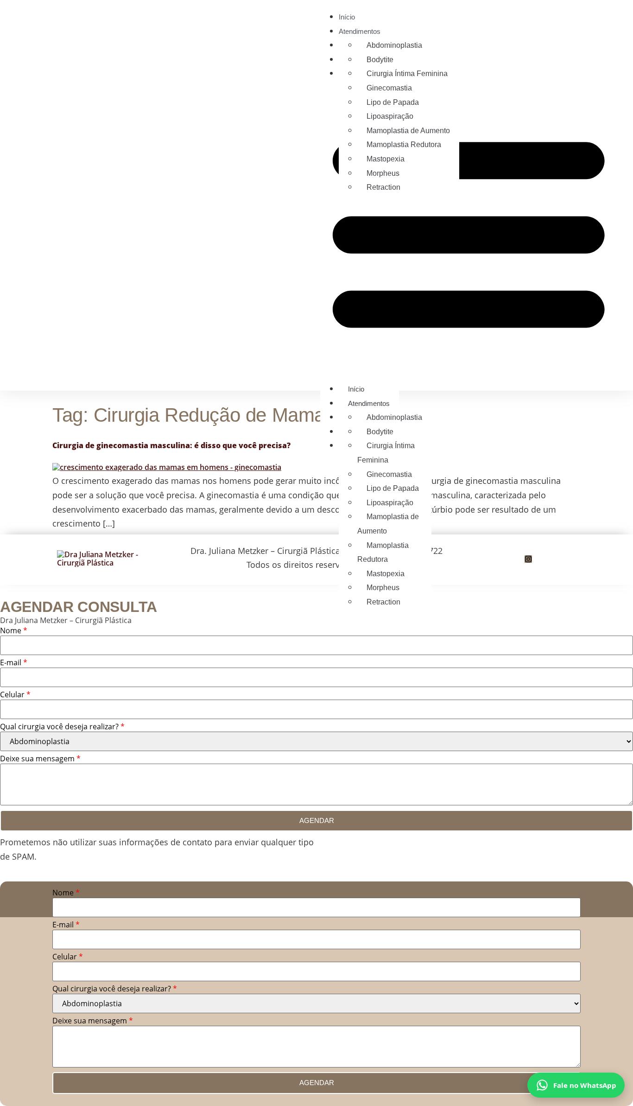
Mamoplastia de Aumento (408, 131)
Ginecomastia (389, 88)
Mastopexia (386, 159)
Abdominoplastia (394, 45)
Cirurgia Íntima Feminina (407, 73)
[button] (468, 230)
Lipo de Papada (393, 102)
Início (347, 17)
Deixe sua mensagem (40, 759)
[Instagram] (528, 559)
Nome (13, 631)
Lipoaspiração (390, 116)
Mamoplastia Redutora (404, 144)
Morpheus (383, 173)
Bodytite (380, 60)
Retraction (383, 187)
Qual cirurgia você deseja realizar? (62, 727)
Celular (15, 695)
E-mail (13, 663)
